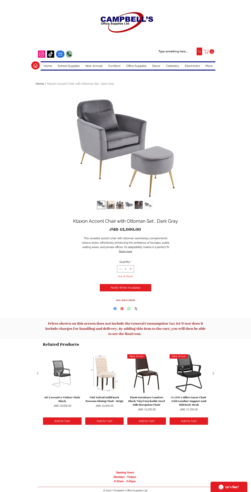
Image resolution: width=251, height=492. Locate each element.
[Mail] (60, 54)
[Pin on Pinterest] (122, 308)
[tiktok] (50, 54)
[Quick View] (62, 373)
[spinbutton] (126, 268)
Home (39, 83)
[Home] (35, 65)
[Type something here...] (199, 51)
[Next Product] (213, 373)
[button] (209, 51)
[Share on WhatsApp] (129, 308)
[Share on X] (136, 308)
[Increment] (131, 268)
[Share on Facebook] (115, 308)
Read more (125, 251)
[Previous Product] (37, 373)
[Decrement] (120, 268)
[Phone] (69, 54)
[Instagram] (41, 54)
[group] (125, 389)
